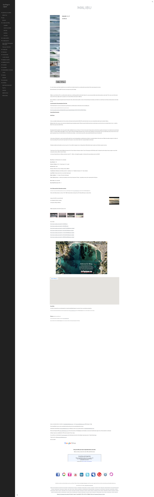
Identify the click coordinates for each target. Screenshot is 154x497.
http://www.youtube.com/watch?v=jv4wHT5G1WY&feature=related (62, 228)
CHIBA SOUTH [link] (5, 40)
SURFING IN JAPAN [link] (6, 12)
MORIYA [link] (5, 33)
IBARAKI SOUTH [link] (6, 62)
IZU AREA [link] (4, 67)
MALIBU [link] (5, 30)
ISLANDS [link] (4, 64)
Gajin (95, 435)
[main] (84, 7)
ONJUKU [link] (6, 35)
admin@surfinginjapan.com (68, 424)
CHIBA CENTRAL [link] (6, 22)
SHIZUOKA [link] (4, 80)
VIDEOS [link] (4, 90)
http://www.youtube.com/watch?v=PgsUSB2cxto (58, 223)
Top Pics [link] (4, 87)
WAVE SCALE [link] (5, 92)
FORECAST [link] (4, 49)
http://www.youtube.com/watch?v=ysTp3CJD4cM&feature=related (62, 232)
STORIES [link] (4, 82)
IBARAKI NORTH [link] (6, 59)
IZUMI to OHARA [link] (7, 28)
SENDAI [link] (4, 77)
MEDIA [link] (4, 75)
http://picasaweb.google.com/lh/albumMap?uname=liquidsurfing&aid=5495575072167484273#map (68, 109)
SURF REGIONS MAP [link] (7, 85)
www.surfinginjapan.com (80, 424)
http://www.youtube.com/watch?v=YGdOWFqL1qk (59, 226)
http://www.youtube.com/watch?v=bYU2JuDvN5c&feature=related (62, 234)
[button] (152, 1)
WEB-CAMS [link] (5, 95)
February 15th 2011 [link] (6, 47)
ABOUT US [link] (4, 15)
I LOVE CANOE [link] (5, 57)
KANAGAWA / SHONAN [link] (7, 70)
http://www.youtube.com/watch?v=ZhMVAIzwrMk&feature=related (62, 237)
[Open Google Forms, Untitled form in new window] (117, 442)
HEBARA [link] (5, 25)
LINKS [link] (3, 72)
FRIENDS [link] (4, 52)
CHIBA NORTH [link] (5, 38)
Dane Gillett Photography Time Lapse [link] (7, 44)
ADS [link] (3, 17)
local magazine (64, 435)
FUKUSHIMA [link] (5, 54)
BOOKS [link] (4, 20)
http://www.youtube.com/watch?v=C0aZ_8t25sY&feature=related (62, 230)
